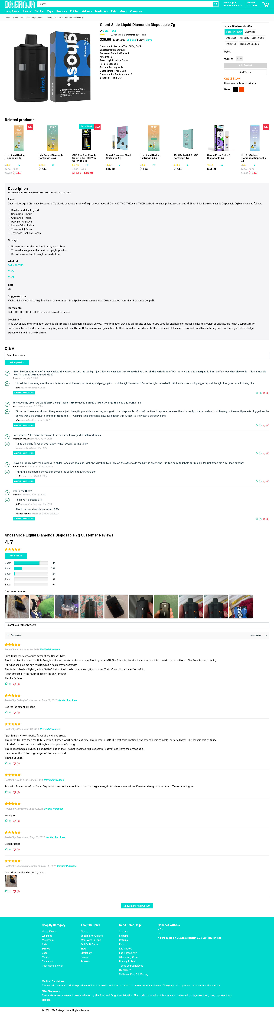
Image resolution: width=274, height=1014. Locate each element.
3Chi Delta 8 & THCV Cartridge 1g (185, 157)
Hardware (61, 11)
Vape (50, 11)
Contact (123, 931)
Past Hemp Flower (52, 965)
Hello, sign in (229, 2)
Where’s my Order (128, 957)
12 (87, 165)
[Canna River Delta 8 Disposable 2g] (221, 138)
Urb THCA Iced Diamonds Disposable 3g (254, 158)
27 (53, 165)
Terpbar (39, 11)
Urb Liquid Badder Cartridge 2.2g (150, 157)
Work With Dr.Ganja (91, 940)
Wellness (87, 11)
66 (221, 165)
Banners (85, 957)
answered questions (135, 35)
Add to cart (245, 65)
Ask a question (17, 362)
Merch (123, 11)
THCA (11, 271)
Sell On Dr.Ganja (89, 944)
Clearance (136, 11)
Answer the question (23, 392)
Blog (83, 948)
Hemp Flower (12, 11)
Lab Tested (125, 948)
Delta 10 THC (15, 265)
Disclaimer (125, 970)
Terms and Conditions (131, 965)
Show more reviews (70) (137, 905)
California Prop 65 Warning (133, 974)
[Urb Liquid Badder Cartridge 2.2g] (154, 138)
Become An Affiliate (92, 935)
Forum (122, 944)
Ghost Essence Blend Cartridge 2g (118, 157)
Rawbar (27, 11)
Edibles (74, 11)
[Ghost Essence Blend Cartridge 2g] (120, 138)
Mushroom (101, 11)
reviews (116, 35)
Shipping (132, 40)
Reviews (85, 961)
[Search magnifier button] (215, 4)
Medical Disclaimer (53, 981)
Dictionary (86, 952)
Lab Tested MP (128, 952)
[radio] (234, 31)
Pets (114, 11)
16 (19, 165)
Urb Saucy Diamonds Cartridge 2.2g (51, 157)
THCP (11, 277)
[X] (235, 89)
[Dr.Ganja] (20, 4)
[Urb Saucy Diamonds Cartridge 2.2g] (53, 138)
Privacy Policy (127, 961)
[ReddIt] (241, 89)
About (84, 931)
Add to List (245, 72)
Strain (227, 26)
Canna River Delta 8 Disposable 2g (218, 157)
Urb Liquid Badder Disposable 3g (15, 157)
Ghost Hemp (109, 31)
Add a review (16, 556)
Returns (148, 40)
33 (154, 165)
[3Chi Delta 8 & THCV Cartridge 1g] (187, 138)
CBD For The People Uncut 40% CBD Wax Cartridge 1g (84, 158)
